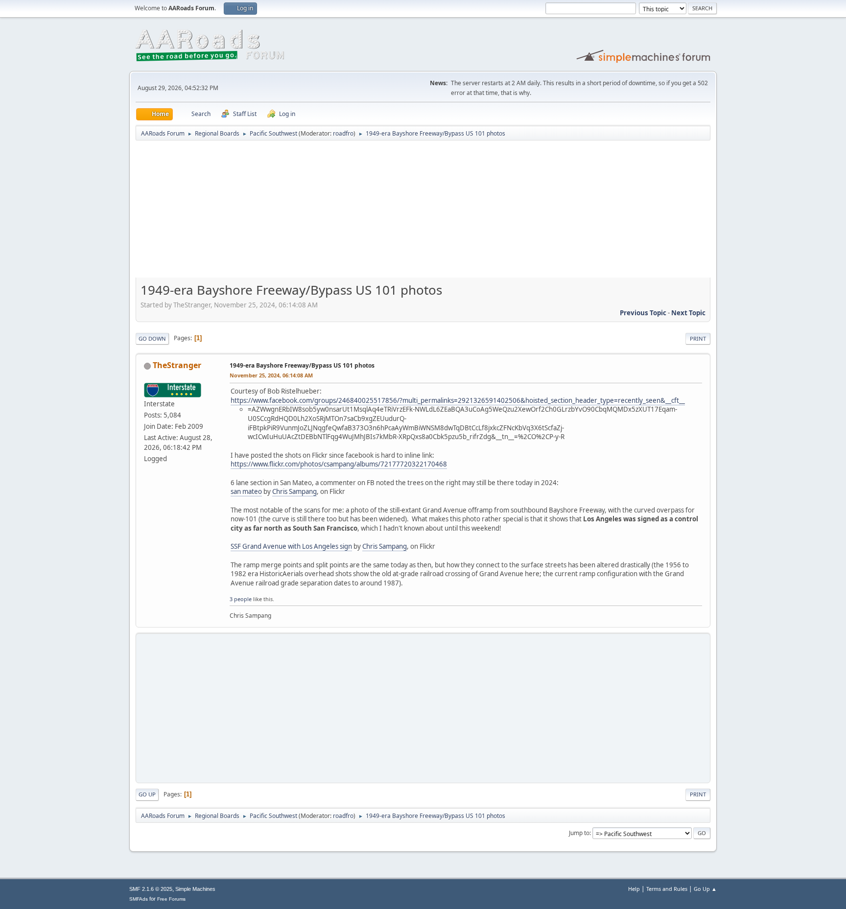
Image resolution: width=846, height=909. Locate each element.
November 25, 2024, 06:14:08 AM (271, 375)
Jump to (579, 833)
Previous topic (643, 312)
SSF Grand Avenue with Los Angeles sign (291, 546)
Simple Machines (195, 889)
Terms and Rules (666, 888)
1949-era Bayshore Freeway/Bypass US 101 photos (302, 365)
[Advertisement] (423, 212)
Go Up (147, 794)
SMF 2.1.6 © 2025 (150, 889)
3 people (241, 599)
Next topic (688, 312)
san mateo (246, 491)
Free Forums (171, 899)
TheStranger (177, 365)
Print (698, 338)
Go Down (152, 338)
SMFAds (138, 899)
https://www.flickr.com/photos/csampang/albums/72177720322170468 (339, 464)
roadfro (343, 133)
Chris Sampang (294, 491)
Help (634, 888)
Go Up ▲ (705, 888)
